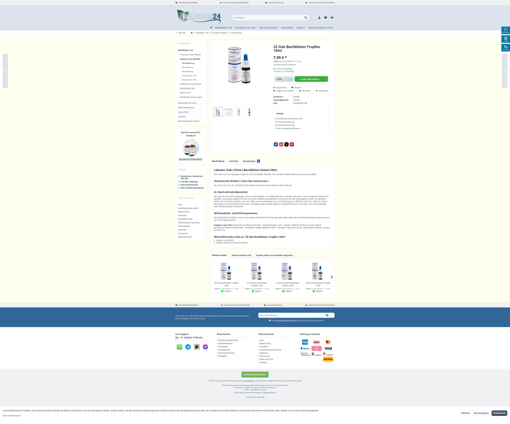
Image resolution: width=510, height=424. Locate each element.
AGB (180, 204)
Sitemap (263, 362)
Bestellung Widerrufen (188, 208)
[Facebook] (276, 144)
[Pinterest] (292, 144)
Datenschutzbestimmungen (286, 320)
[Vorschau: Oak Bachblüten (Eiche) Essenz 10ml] (218, 112)
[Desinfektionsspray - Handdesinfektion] (190, 147)
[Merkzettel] (325, 17)
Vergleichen (281, 87)
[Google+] (281, 144)
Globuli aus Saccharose (190, 84)
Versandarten (184, 226)
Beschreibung (218, 161)
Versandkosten (249, 381)
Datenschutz (183, 211)
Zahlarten (182, 229)
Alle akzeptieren (481, 413)
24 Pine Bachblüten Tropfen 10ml (318, 284)
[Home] (211, 27)
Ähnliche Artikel (219, 255)
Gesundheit (183, 112)
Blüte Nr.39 (185, 92)
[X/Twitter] (286, 144)
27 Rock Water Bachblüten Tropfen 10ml (287, 284)
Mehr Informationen (12, 415)
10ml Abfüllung (188, 63)
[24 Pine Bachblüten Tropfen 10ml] (318, 271)
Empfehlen (323, 90)
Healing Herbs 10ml (189, 75)
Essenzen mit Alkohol (190, 59)
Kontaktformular (185, 219)
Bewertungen (251, 161)
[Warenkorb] (332, 17)
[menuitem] (332, 17)
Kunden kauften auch (241, 255)
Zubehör (182, 116)
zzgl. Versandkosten (289, 64)
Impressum (183, 233)
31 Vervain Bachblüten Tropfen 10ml (257, 284)
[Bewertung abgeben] (301, 54)
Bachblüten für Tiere (187, 103)
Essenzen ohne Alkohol (190, 54)
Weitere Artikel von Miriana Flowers (232, 242)
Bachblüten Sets (187, 88)
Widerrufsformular (226, 353)
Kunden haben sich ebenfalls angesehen (274, 255)
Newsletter (223, 346)
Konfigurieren (499, 413)
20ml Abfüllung (187, 67)
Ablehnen (465, 413)
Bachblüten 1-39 (185, 50)
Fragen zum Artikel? (285, 90)
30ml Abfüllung (187, 71)
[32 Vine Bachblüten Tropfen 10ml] (226, 271)
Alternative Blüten (186, 107)
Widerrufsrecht (185, 237)
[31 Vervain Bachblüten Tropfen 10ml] (257, 271)
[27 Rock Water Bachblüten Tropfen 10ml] (287, 271)
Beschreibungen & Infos (188, 121)
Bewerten (306, 90)
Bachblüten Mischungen (191, 97)
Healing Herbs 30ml (189, 80)
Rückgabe (222, 356)
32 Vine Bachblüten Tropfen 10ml (226, 284)
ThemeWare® (259, 397)
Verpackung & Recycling (188, 222)
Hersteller (182, 215)
